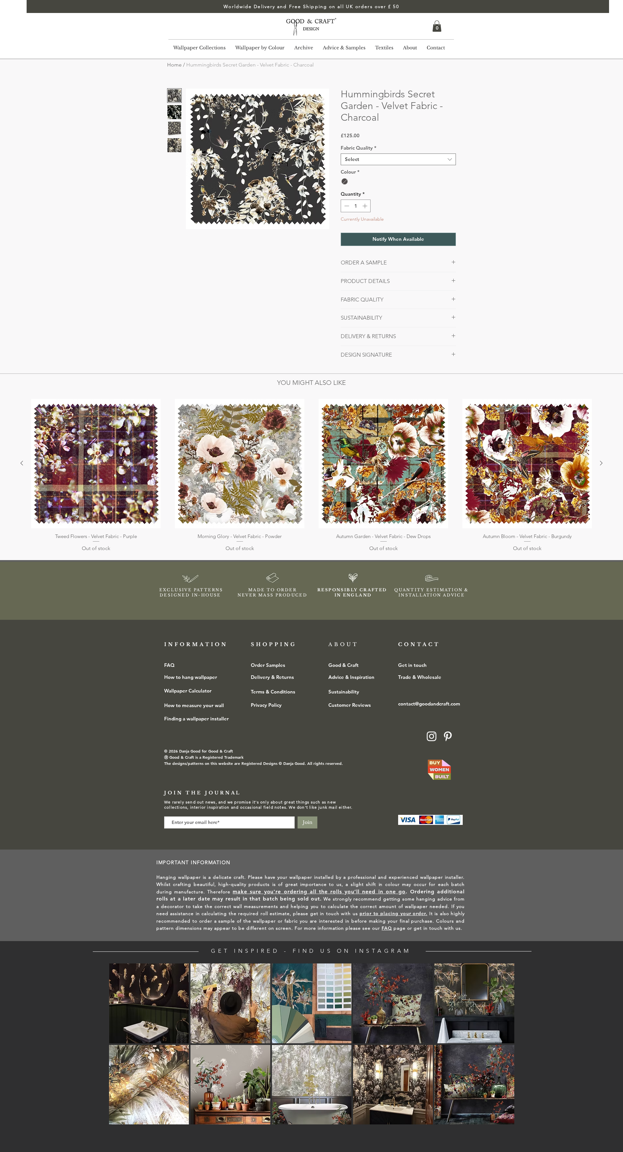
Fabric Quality (358, 148)
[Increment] (365, 206)
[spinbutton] (355, 206)
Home (174, 65)
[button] (437, 26)
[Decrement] (346, 206)
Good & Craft (343, 665)
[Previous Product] (22, 463)
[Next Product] (601, 463)
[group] (311, 475)
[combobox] (398, 159)
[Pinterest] (447, 736)
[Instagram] (431, 736)
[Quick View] (96, 463)
